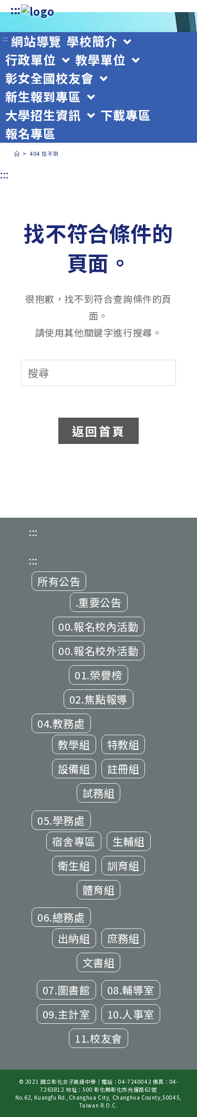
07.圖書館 (66, 989)
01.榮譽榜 (98, 675)
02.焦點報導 (98, 699)
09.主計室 (66, 1014)
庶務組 (123, 938)
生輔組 (128, 841)
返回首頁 (98, 430)
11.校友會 (98, 1038)
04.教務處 (61, 723)
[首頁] (17, 153)
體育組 (98, 889)
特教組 (123, 744)
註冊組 (123, 768)
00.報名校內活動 (98, 626)
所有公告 (58, 581)
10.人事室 (131, 1014)
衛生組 (74, 865)
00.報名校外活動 (98, 650)
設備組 (74, 768)
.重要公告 (99, 602)
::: (16, 9)
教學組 (74, 744)
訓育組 (123, 865)
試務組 (98, 792)
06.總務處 (61, 917)
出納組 (74, 938)
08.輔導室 (131, 989)
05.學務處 (61, 820)
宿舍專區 (73, 841)
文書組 (98, 962)
